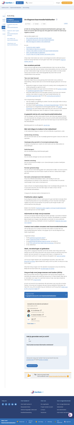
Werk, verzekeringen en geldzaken (35, 52)
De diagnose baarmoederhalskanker (13, 20)
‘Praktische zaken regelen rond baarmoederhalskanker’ (51, 208)
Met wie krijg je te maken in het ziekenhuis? (38, 41)
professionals (30, 359)
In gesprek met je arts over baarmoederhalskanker (12, 26)
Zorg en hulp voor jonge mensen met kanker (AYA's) (40, 54)
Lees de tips (46, 125)
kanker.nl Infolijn (62, 89)
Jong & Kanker (37, 280)
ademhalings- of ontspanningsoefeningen (47, 105)
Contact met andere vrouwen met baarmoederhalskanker (42, 51)
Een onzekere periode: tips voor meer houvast (39, 38)
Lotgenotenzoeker (35, 239)
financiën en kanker (29, 261)
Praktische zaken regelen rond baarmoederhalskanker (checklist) (13, 33)
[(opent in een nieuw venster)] (3, 404)
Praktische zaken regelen (33, 47)
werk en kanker (61, 256)
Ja (29, 339)
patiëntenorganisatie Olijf (35, 90)
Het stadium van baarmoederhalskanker (12, 39)
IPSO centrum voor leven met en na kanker (42, 243)
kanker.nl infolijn (43, 359)
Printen (28, 24)
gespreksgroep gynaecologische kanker (40, 241)
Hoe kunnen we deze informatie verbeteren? (40, 345)
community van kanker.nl (53, 96)
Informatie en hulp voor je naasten (35, 49)
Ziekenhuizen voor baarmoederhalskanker (12, 44)
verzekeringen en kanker (47, 268)
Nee (30, 341)
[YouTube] (15, 404)
